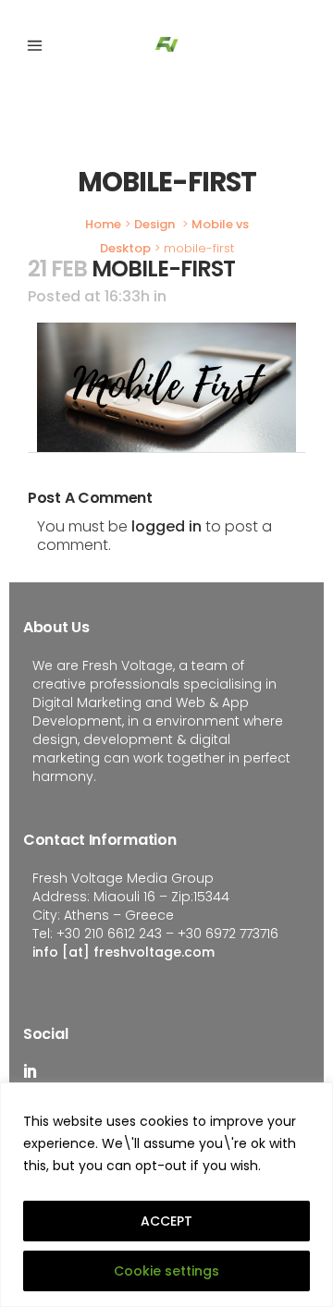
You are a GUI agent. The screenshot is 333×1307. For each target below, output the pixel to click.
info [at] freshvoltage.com (123, 952)
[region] (166, 1194)
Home (103, 224)
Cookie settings (166, 1271)
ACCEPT (166, 1221)
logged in (166, 526)
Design (154, 224)
